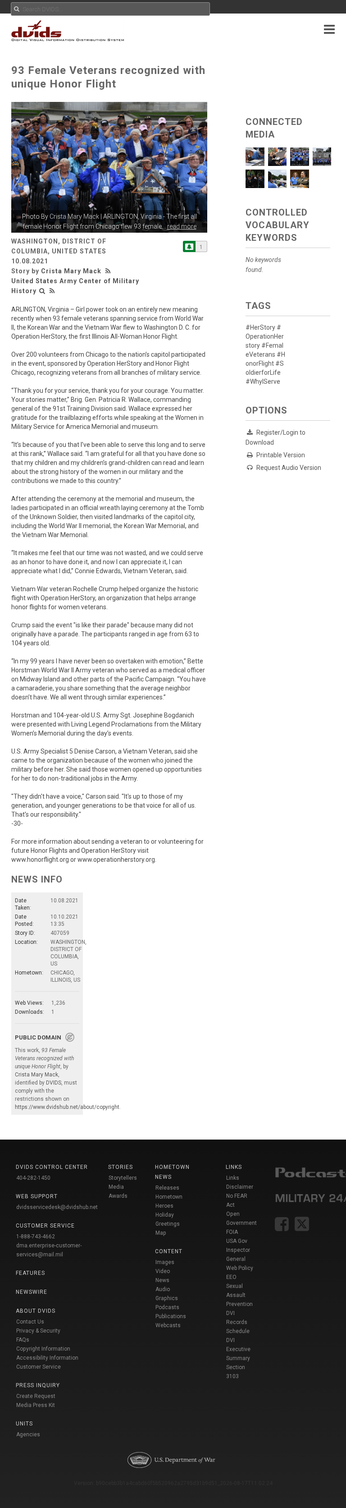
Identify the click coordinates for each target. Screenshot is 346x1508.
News (162, 1280)
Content (168, 1251)
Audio (162, 1289)
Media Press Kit (35, 1405)
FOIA (232, 1232)
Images (164, 1262)
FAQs (22, 1340)
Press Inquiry (38, 1385)
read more (181, 226)
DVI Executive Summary (238, 1349)
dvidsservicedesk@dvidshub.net (57, 1207)
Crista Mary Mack (74, 216)
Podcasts (167, 1307)
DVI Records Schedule (238, 1322)
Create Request (35, 1396)
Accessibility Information (47, 1358)
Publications (170, 1316)
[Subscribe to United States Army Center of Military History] (189, 246)
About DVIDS (35, 1311)
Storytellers (123, 1178)
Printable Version (280, 455)
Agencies (28, 1434)
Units (24, 1424)
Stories (120, 1167)
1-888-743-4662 (35, 1236)
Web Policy (239, 1268)
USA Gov (236, 1241)
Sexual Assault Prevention (239, 1295)
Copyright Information (43, 1349)
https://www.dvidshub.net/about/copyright (67, 1107)
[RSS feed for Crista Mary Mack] (109, 271)
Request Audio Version (288, 467)
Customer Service (38, 1367)
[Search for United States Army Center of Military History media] (42, 290)
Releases (167, 1188)
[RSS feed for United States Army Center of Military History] (52, 290)
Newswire (31, 1292)
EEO (231, 1277)
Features (30, 1273)
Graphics (166, 1298)
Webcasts (168, 1325)
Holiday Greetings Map (167, 1224)
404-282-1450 (33, 1178)
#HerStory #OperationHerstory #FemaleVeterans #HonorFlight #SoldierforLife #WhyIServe (265, 354)
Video (162, 1271)
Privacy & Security (38, 1331)
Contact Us (30, 1322)
